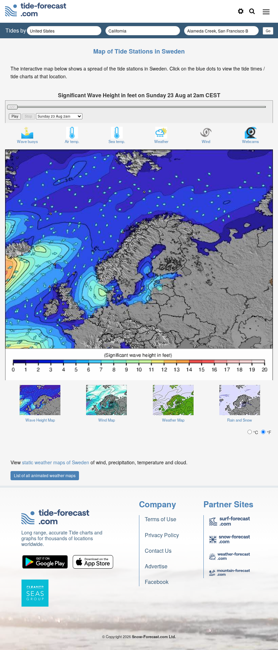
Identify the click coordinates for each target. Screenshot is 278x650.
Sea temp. (116, 141)
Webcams (250, 141)
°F (268, 432)
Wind (206, 141)
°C (255, 432)
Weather (161, 141)
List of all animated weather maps (45, 475)
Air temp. (72, 141)
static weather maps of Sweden (55, 462)
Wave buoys (27, 141)
